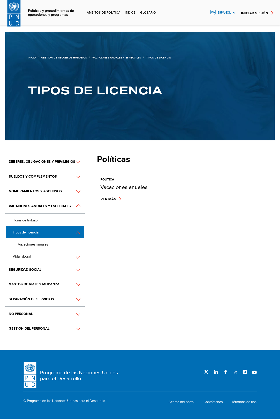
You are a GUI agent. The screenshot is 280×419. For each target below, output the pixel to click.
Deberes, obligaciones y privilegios (42, 161)
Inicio (32, 57)
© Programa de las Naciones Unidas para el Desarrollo (64, 400)
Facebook (225, 372)
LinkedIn (216, 372)
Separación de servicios (31, 299)
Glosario (148, 12)
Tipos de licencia (25, 232)
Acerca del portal (181, 402)
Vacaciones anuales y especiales (116, 57)
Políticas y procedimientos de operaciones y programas (51, 13)
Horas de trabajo (25, 220)
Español (224, 12)
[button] (73, 177)
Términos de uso (244, 402)
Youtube (254, 372)
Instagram (245, 372)
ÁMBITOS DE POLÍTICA (103, 12)
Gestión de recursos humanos (64, 57)
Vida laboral (22, 256)
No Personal (21, 313)
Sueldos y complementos (33, 176)
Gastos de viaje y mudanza (34, 284)
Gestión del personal (29, 328)
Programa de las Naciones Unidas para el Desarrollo (79, 375)
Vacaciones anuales (33, 244)
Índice (130, 12)
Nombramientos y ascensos (35, 191)
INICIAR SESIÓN (254, 13)
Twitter (206, 372)
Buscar (203, 13)
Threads (235, 372)
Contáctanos (213, 402)
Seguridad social (25, 269)
